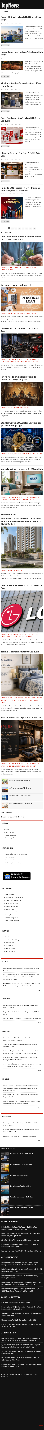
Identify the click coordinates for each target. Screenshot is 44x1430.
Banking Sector (13, 313)
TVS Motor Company (32, 361)
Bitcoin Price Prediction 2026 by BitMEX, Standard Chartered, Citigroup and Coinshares (19, 1277)
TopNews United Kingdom (13, 940)
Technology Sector (11, 838)
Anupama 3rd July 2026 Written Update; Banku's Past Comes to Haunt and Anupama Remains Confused (21, 1365)
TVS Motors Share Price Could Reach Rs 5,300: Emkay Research (19, 329)
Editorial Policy (10, 909)
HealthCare (14, 499)
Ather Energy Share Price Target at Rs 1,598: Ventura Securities (20, 1240)
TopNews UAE (10, 943)
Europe (28, 454)
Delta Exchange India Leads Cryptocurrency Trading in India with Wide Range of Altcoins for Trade (21, 1270)
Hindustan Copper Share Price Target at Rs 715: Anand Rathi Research (22, 53)
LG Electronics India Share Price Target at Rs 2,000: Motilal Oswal (21, 586)
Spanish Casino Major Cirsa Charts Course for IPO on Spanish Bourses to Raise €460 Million (21, 1314)
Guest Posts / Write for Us (14, 912)
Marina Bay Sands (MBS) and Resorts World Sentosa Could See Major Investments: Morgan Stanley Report (21, 1308)
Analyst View (23, 359)
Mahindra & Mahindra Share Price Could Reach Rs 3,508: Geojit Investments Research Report (19, 1245)
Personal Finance (7, 270)
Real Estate (18, 570)
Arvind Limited (6, 766)
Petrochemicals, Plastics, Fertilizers (20, 1186)
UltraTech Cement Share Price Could (21, 1164)
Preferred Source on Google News (16, 854)
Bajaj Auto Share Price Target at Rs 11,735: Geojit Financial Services (21, 1251)
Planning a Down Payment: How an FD (19, 780)
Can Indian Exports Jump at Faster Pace (21, 1197)
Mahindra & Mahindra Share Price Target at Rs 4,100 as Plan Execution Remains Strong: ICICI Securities (19, 1228)
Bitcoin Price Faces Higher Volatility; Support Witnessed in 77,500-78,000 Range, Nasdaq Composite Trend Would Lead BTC (20, 1290)
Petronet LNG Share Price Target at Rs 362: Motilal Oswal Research (21, 18)
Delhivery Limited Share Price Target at (21, 1208)
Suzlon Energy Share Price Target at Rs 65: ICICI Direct (19, 1136)
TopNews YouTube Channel (14, 897)
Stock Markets (34, 359)
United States (37, 454)
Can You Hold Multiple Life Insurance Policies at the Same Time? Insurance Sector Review (21, 238)
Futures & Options (24, 698)
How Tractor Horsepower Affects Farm (20, 788)
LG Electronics (16, 636)
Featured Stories (11, 835)
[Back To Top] (41, 1427)
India (21, 267)
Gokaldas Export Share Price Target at (21, 1153)
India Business (13, 359)
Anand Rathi (5, 499)
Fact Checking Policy (12, 918)
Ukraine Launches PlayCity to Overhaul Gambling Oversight (18, 1320)
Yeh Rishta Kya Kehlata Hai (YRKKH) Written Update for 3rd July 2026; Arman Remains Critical (21, 1352)
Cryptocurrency (19, 454)
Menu (6, 12)
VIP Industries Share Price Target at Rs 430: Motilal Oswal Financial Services (21, 84)
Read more (6, 45)
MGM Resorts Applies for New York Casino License (15, 1302)
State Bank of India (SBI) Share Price (20, 796)
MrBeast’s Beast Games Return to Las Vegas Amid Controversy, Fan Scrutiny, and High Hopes (21, 1325)
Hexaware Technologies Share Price (20, 1175)
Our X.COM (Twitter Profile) (14, 900)
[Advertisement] (22, 1403)
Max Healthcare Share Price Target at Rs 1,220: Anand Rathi (22, 469)
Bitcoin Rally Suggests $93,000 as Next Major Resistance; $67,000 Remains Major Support (21, 424)
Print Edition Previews (12, 921)
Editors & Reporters (12, 906)
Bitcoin (10, 454)
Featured (4, 267)
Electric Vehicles (10, 860)
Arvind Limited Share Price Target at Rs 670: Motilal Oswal (21, 717)
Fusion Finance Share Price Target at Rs (20, 804)
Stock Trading (13, 634)
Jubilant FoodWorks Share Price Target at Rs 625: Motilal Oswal (20, 154)
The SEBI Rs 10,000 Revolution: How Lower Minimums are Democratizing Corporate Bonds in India (20, 189)
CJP (12, 408)
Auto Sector (5, 361)
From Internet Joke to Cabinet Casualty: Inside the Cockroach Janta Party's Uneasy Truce (18, 378)
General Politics (20, 408)
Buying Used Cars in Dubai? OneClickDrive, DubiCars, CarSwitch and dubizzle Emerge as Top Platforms (21, 1234)
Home (7, 829)
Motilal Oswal (27, 636)
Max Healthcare (28, 499)
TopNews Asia (10, 937)
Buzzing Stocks (24, 634)
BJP (9, 408)
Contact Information (12, 903)
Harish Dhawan (7, 194)
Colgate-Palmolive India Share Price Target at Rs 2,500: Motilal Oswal (20, 119)
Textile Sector (32, 766)
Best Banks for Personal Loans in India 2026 (16, 285)
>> (34, 228)
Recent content (10, 951)
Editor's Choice (13, 267)
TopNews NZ (9, 945)
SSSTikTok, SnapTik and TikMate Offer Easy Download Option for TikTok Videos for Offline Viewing (20, 1359)
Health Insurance (6, 812)
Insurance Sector (30, 267)
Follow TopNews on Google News (16, 863)
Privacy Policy (10, 915)
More (39, 990)
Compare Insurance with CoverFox (12, 817)
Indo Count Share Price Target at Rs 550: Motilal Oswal (20, 651)
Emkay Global (15, 361)
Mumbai (10, 570)
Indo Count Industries (13, 700)
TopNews (10, 4)
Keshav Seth (6, 23)
